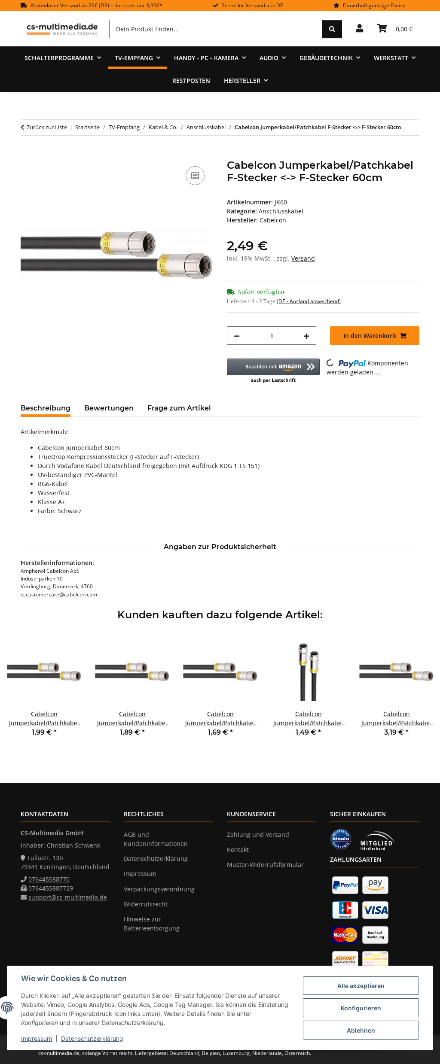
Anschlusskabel (281, 211)
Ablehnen (361, 1030)
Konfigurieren (361, 1008)
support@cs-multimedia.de (67, 897)
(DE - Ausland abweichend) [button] (309, 301)
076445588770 (49, 879)
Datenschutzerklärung (92, 1038)
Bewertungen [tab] (109, 408)
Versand (303, 258)
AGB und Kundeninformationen (156, 839)
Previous (21, 692)
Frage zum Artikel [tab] (179, 408)
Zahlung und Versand (258, 834)
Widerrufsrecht (146, 904)
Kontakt (238, 849)
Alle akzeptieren (361, 985)
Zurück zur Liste (47, 127)
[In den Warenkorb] (27, 154)
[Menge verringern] (236, 335)
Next (419, 692)
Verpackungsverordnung (159, 889)
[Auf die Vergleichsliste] (195, 175)
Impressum (36, 1038)
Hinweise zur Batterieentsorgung (152, 923)
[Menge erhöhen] (306, 335)
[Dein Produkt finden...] (332, 29)
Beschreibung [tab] (45, 408)
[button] (359, 29)
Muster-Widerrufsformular (265, 864)
